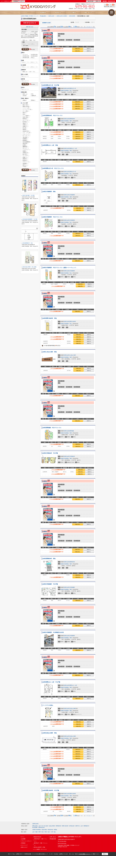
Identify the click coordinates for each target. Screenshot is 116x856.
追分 (49, 831)
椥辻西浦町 (34, 827)
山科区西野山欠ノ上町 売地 (50, 145)
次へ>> (90, 26)
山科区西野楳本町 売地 (48, 558)
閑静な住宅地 (26, 106)
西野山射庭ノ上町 (36, 825)
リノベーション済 (27, 109)
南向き (25, 112)
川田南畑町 (72, 587)
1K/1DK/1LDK (34, 54)
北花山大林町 (73, 708)
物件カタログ (24, 847)
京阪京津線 (44, 829)
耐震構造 (25, 140)
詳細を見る (77, 48)
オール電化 (26, 111)
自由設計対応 (26, 131)
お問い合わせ (53, 836)
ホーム (22, 836)
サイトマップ (24, 845)
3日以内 (24, 95)
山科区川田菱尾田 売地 (48, 191)
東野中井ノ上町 (79, 825)
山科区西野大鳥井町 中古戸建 (50, 790)
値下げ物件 (25, 45)
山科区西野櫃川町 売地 (27, 243)
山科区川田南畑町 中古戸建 (50, 584)
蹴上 (55, 831)
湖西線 (55, 829)
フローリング (26, 134)
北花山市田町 (52, 825)
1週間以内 (33, 95)
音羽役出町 (71, 825)
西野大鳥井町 (73, 321)
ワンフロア (26, 155)
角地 (24, 114)
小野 (52, 831)
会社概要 (23, 838)
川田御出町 (72, 456)
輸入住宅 (25, 154)
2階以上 (25, 123)
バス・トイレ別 (27, 132)
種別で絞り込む (29, 26)
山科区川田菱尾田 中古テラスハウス (52, 217)
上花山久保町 (73, 355)
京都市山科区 (67, 88)
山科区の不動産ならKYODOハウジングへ (69, 836)
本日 (32, 94)
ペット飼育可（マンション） (40, 849)
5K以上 (32, 57)
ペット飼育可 (26, 115)
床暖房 (25, 151)
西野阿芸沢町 (42, 827)
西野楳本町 (72, 118)
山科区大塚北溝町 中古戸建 (28, 195)
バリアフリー (26, 149)
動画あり (33, 100)
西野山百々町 (73, 88)
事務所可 (25, 158)
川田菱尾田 (72, 194)
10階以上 (25, 125)
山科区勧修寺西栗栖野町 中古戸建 (29, 219)
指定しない (25, 40)
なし (34, 71)
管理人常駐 (26, 117)
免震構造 (25, 138)
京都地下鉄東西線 (64, 90)
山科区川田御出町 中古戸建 (50, 453)
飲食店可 (25, 160)
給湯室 (25, 145)
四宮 (46, 831)
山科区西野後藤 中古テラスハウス (51, 427)
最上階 (25, 128)
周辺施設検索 (53, 838)
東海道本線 (50, 829)
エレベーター (26, 120)
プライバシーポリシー (26, 841)
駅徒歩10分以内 (37, 836)
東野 (71, 120)
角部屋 (25, 129)
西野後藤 (72, 430)
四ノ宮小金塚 (45, 825)
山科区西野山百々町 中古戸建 (50, 85)
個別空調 (25, 143)
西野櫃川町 (86, 825)
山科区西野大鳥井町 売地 (49, 318)
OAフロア (26, 148)
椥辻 (71, 90)
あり (31, 71)
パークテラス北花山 (47, 705)
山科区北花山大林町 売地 (49, 733)
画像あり (25, 100)
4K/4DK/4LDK (26, 57)
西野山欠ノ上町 (73, 148)
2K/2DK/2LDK (26, 56)
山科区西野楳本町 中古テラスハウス (52, 115)
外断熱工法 (26, 152)
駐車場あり (26, 121)
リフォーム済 (26, 108)
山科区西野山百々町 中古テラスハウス (53, 168)
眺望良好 (25, 118)
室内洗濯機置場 (27, 142)
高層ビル (25, 157)
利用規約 (23, 843)
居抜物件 (25, 163)
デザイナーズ (26, 161)
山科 (33, 831)
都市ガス (25, 165)
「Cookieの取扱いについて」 (84, 854)
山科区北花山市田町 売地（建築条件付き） (31, 266)
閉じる (104, 854)
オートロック (26, 135)
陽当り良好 (26, 104)
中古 (34, 40)
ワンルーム (25, 54)
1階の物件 (26, 137)
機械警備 (25, 146)
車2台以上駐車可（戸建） (40, 847)
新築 (31, 40)
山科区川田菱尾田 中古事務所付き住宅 (53, 632)
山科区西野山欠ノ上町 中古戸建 (51, 682)
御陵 (36, 831)
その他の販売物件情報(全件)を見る (51, 345)
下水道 (25, 166)
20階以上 (25, 126)
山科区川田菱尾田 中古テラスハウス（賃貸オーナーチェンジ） (59, 267)
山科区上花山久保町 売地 (49, 351)
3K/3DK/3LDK (34, 56)
